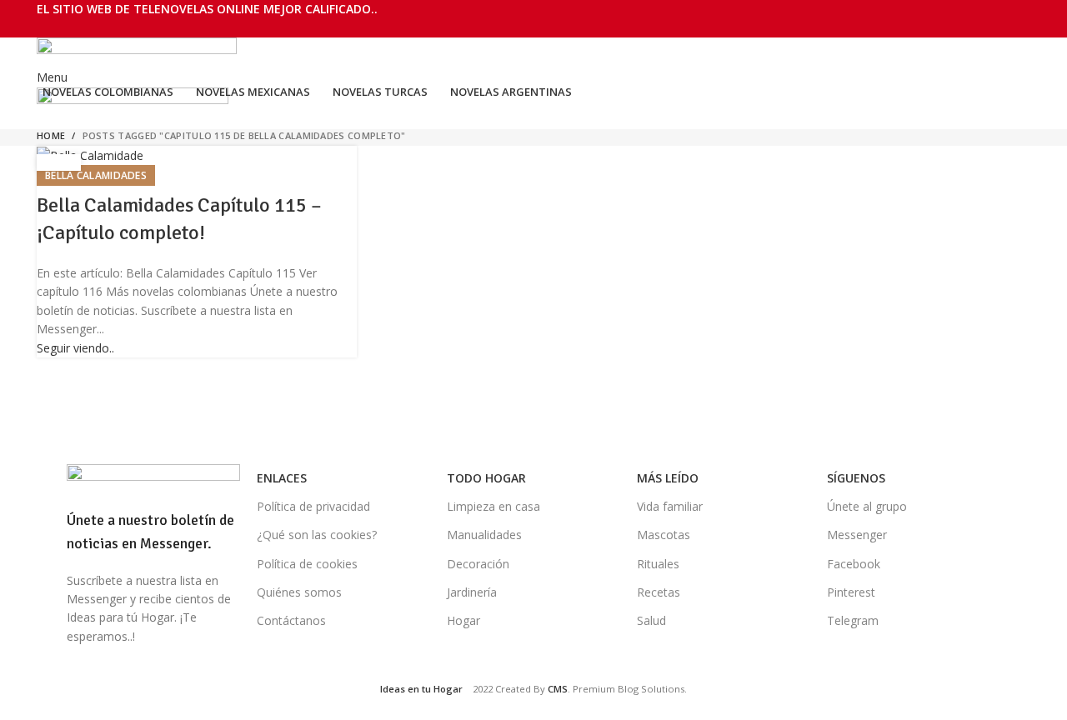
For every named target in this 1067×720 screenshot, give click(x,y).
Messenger (857, 534)
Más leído (668, 478)
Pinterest (851, 592)
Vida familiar (670, 506)
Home (51, 135)
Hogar (463, 620)
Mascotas (663, 534)
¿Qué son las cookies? (317, 534)
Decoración (478, 564)
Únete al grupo (867, 506)
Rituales (658, 564)
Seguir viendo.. (75, 348)
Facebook (853, 564)
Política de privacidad (313, 506)
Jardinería (472, 592)
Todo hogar (486, 478)
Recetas (658, 592)
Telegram (853, 620)
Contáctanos (291, 620)
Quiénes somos (299, 592)
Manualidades (484, 534)
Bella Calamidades (96, 175)
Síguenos (856, 478)
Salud (651, 620)
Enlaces (282, 478)
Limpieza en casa (493, 506)
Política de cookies (307, 564)
